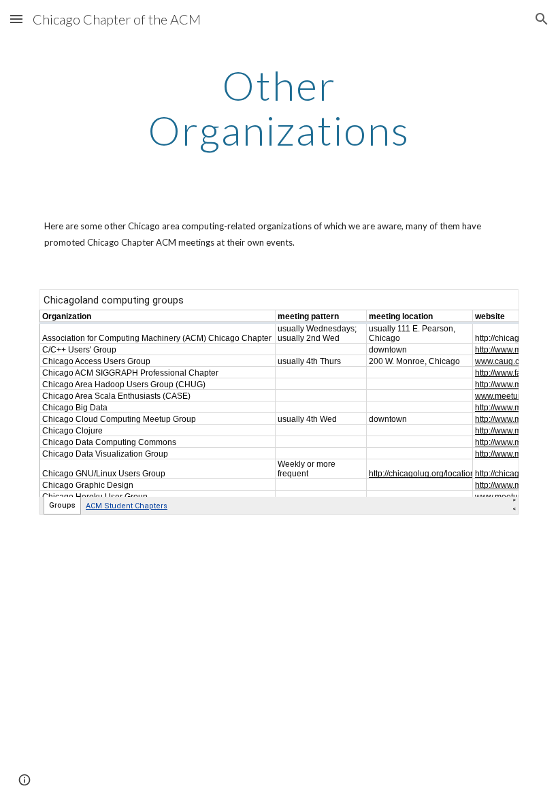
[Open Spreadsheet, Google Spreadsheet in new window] (493, 307)
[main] (279, 107)
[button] (16, 18)
